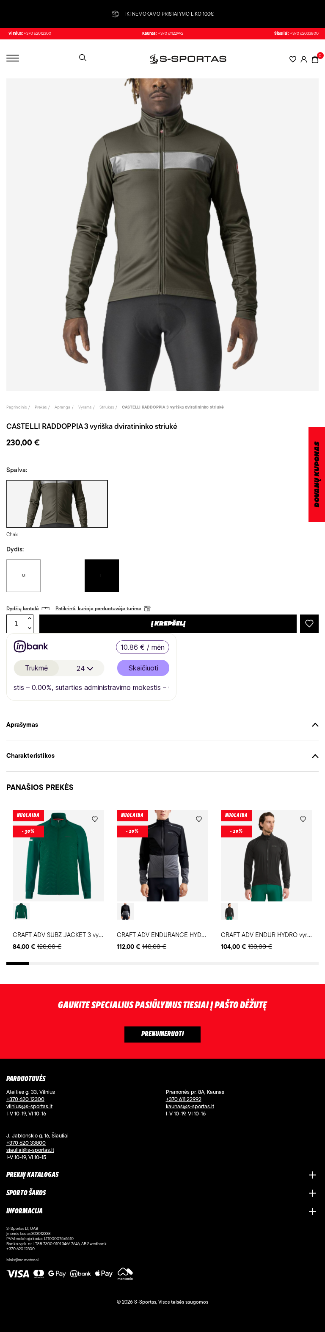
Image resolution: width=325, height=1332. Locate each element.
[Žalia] (21, 911)
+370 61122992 (170, 33)
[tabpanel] (58, 881)
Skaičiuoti (143, 668)
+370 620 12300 (25, 1099)
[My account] (303, 59)
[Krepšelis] (315, 59)
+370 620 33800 (26, 1142)
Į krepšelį (168, 623)
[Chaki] (56, 504)
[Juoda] (125, 911)
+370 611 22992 (183, 1099)
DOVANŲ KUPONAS (317, 474)
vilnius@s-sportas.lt (29, 1106)
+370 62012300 (37, 33)
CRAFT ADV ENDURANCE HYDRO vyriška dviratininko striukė (199, 935)
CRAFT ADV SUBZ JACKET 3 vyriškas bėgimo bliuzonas (87, 935)
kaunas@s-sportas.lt (190, 1106)
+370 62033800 (304, 33)
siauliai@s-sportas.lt (30, 1149)
